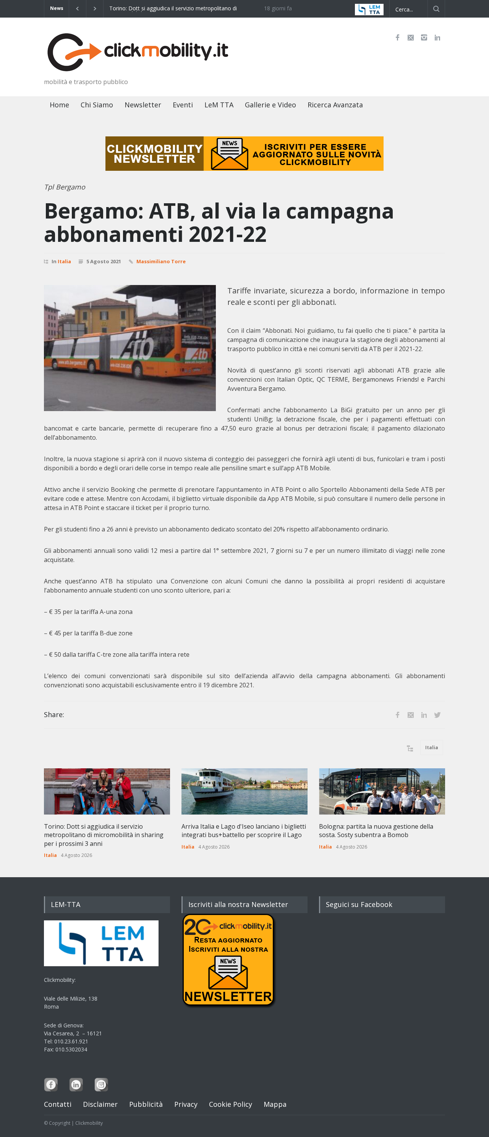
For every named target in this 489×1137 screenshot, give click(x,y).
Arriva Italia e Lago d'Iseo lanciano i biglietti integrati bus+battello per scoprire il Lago (243, 830)
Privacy (186, 1104)
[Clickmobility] (139, 64)
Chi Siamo (97, 104)
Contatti (57, 1104)
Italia (64, 261)
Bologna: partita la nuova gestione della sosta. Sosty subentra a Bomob (376, 830)
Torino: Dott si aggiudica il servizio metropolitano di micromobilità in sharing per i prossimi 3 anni (144, 9)
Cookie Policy (230, 1104)
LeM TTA (218, 104)
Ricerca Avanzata (335, 104)
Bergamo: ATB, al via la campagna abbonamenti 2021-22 (219, 222)
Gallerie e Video (270, 104)
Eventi (183, 104)
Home (59, 104)
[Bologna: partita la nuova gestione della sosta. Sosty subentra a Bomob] (382, 791)
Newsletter (143, 104)
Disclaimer (100, 1104)
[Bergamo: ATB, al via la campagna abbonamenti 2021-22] (130, 348)
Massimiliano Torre (161, 261)
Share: (54, 714)
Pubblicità (146, 1104)
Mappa (275, 1104)
